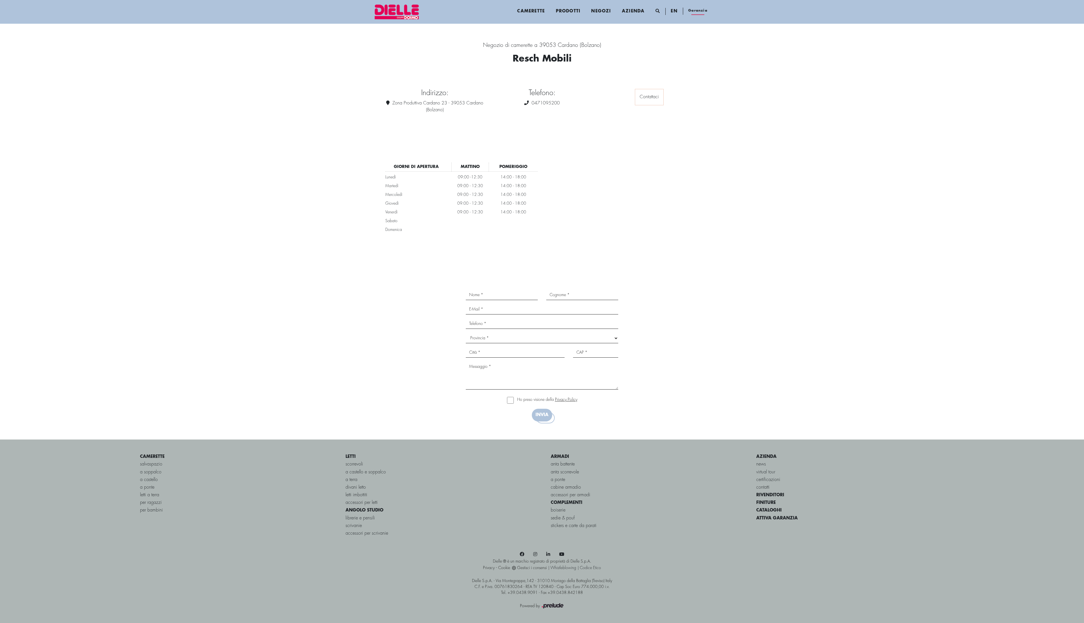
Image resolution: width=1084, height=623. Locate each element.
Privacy (489, 568)
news (761, 464)
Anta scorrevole (565, 472)
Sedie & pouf (563, 518)
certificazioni (768, 479)
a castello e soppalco (366, 472)
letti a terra (149, 495)
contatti (763, 487)
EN (674, 11)
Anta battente (563, 464)
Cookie (504, 568)
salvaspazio (151, 464)
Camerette (531, 11)
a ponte (147, 487)
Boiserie (558, 510)
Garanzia (697, 10)
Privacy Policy (566, 399)
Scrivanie (354, 525)
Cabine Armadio (566, 487)
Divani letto (356, 487)
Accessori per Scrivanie (367, 533)
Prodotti (568, 11)
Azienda (633, 11)
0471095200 (546, 103)
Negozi (601, 11)
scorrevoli (354, 464)
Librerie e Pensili (360, 518)
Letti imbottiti (356, 495)
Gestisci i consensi (532, 568)
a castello (149, 479)
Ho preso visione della (547, 399)
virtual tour (765, 472)
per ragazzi (151, 502)
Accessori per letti (362, 502)
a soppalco (150, 472)
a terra (351, 479)
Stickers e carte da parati (573, 525)
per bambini (151, 510)
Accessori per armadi (570, 495)
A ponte (558, 479)
